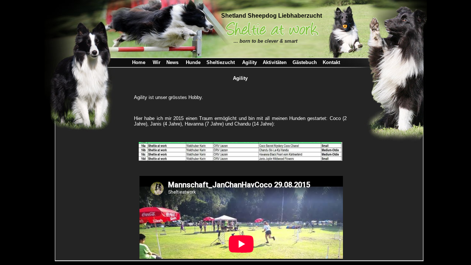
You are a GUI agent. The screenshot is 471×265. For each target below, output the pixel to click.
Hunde (193, 62)
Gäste (305, 62)
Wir (159, 62)
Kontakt (331, 62)
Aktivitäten (275, 62)
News (172, 62)
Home (138, 62)
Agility (249, 62)
